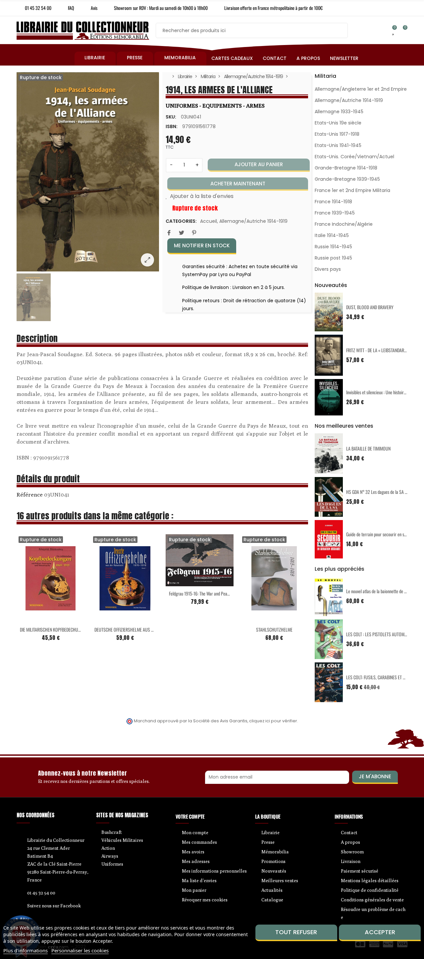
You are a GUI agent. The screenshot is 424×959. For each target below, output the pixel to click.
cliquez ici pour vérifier (273, 721)
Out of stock (36, 618)
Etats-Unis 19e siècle (338, 123)
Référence (30, 494)
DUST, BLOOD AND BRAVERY (370, 307)
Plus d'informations (25, 950)
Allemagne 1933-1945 (339, 111)
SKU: (171, 117)
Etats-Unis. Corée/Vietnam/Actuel (354, 156)
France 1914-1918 (333, 201)
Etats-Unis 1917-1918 (337, 134)
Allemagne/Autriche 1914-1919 (253, 221)
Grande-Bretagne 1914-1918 (346, 168)
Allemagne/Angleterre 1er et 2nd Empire (361, 89)
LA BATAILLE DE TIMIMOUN (368, 448)
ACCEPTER (380, 932)
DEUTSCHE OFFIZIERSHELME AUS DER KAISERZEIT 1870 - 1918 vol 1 (150, 629)
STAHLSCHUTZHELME (274, 629)
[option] (88, 171)
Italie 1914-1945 (332, 235)
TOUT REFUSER (296, 932)
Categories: (181, 221)
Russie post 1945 (333, 258)
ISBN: (172, 126)
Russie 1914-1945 (333, 246)
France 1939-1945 (335, 213)
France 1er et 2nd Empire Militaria (352, 190)
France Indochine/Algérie (344, 224)
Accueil (208, 221)
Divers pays (328, 269)
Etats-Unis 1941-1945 (338, 145)
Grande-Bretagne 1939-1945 (347, 179)
